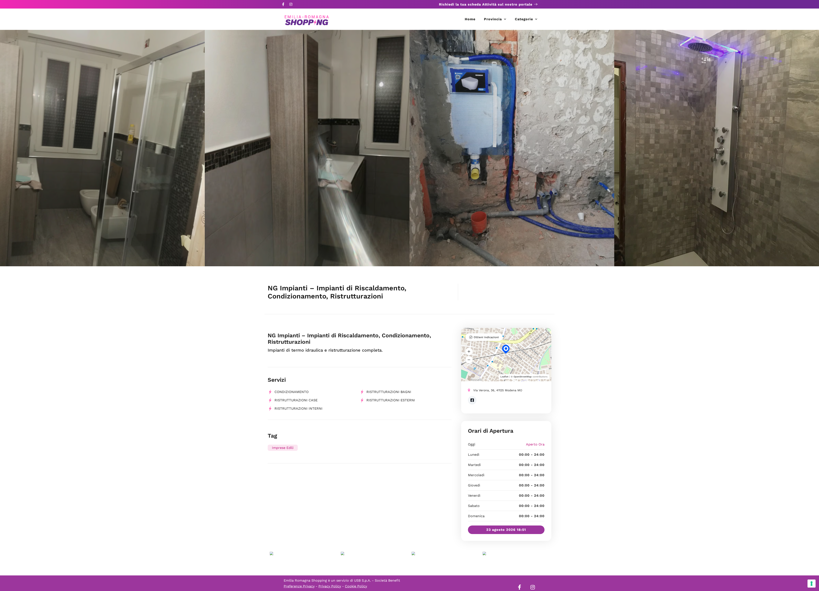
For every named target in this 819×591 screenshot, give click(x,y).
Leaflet (504, 376)
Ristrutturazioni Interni (298, 408)
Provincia (493, 19)
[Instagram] (291, 4)
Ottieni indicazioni (486, 337)
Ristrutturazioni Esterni (390, 400)
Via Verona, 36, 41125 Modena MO (497, 390)
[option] (102, 148)
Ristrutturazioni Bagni (388, 392)
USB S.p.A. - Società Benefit (377, 580)
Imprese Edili (282, 448)
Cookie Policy (356, 586)
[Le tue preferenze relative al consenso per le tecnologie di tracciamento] (811, 583)
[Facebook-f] (283, 4)
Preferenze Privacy (299, 586)
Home (470, 19)
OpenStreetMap (523, 376)
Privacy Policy (329, 586)
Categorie (524, 19)
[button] (469, 351)
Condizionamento (291, 392)
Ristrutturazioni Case (296, 400)
